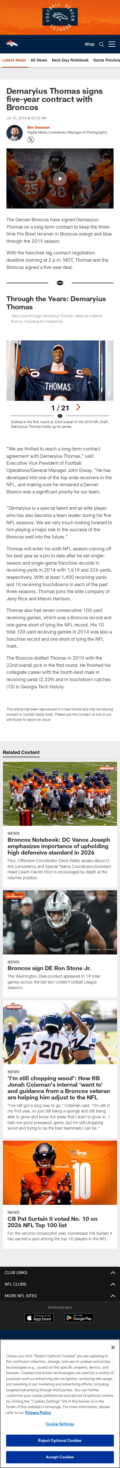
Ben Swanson (38, 127)
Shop (89, 44)
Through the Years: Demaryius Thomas (56, 302)
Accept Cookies (60, 1457)
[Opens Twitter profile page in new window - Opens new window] (30, 139)
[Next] (78, 406)
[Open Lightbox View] (60, 384)
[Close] (113, 1347)
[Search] (101, 44)
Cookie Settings (60, 1424)
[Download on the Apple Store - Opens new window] (39, 1318)
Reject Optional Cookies (60, 1440)
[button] (60, 179)
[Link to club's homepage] (12, 41)
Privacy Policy (38, 1412)
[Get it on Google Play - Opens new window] (79, 1320)
